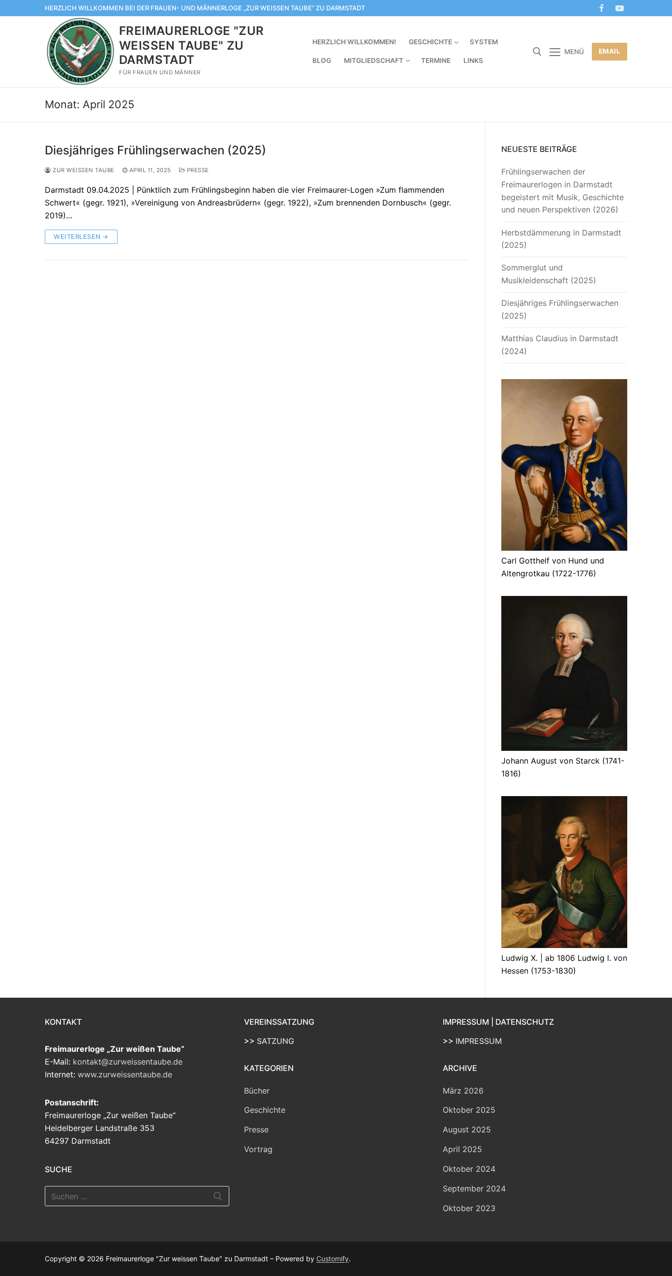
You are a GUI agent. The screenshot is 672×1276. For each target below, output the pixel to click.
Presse (197, 170)
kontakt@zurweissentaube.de (128, 1062)
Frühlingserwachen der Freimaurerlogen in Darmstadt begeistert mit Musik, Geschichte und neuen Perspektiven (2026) (562, 191)
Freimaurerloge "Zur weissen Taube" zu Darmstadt (191, 45)
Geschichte (264, 1110)
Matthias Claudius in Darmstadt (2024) (559, 344)
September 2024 (474, 1188)
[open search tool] (537, 51)
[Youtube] (619, 8)
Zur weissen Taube (83, 170)
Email (610, 51)
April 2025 (462, 1149)
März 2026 (463, 1091)
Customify (332, 1258)
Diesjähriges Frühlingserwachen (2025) (155, 150)
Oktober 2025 (469, 1110)
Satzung (275, 1041)
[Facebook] (602, 8)
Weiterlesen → (81, 236)
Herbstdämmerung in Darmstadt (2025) (561, 239)
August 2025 (467, 1129)
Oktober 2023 (469, 1208)
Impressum (479, 1041)
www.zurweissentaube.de (125, 1074)
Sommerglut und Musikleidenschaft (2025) (548, 274)
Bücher (257, 1091)
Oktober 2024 (469, 1169)
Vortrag (258, 1149)
